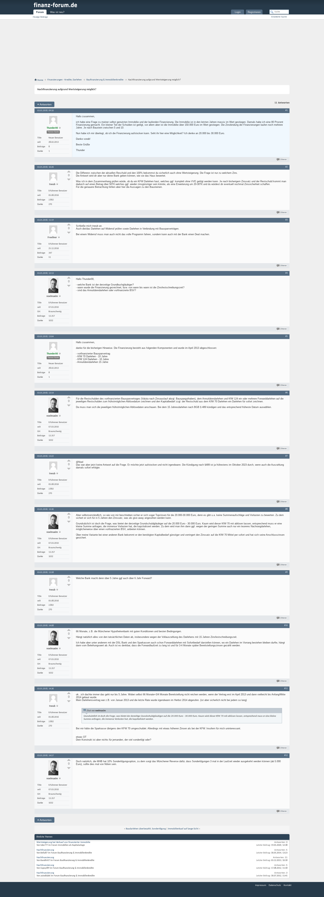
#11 (286, 688)
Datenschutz (275, 885)
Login (238, 12)
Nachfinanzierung (45, 850)
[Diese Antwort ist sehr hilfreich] (69, 171)
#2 (286, 167)
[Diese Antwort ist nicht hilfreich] (69, 179)
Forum (40, 12)
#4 (286, 273)
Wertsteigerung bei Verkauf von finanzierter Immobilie (63, 842)
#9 (286, 572)
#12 (286, 755)
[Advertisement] (162, 47)
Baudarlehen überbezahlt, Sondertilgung (146, 829)
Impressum (260, 885)
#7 (286, 456)
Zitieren (283, 160)
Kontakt (287, 885)
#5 (286, 336)
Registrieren (254, 12)
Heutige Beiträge (40, 17)
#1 (286, 110)
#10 (286, 625)
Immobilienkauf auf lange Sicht (183, 829)
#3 (286, 220)
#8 (286, 509)
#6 (286, 393)
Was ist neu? (57, 12)
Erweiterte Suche (279, 17)
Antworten (44, 104)
